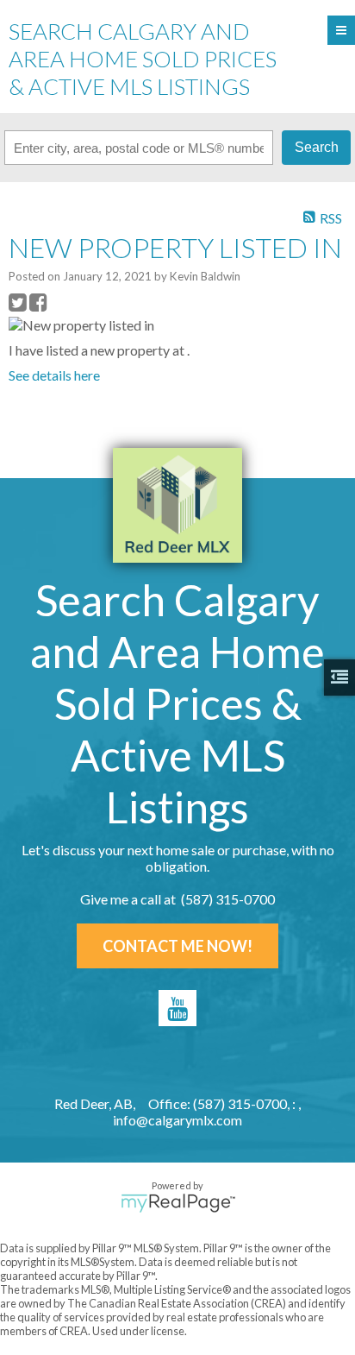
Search (317, 147)
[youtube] (177, 1008)
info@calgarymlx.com (177, 1120)
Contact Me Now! (177, 945)
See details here (54, 375)
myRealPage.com (178, 1203)
